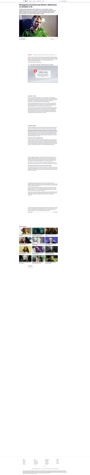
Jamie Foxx (24, 463)
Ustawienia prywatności (55, 468)
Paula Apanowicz (23, 38)
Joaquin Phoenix (24, 464)
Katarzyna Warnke (58, 463)
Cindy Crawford (46, 464)
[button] (61, 1)
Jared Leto (57, 460)
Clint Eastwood (24, 460)
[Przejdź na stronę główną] (23, 1)
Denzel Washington (47, 463)
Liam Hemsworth (35, 460)
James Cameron (46, 460)
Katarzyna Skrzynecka (36, 463)
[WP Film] (27, 1)
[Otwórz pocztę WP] (59, 1)
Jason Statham (35, 464)
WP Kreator (55, 54)
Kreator (31, 54)
